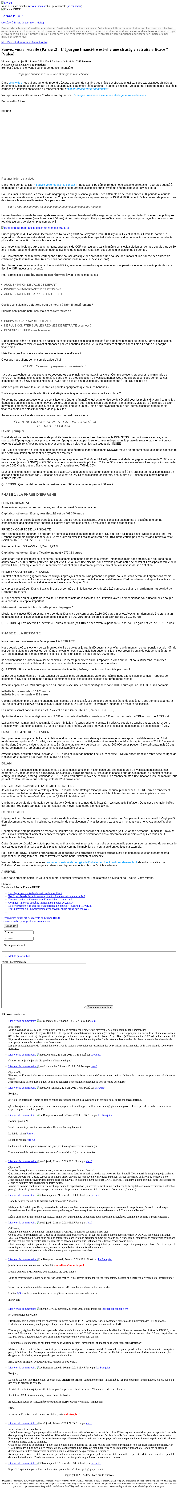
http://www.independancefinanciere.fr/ (24, 42)
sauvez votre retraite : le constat (55, 184)
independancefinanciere (115, 1308)
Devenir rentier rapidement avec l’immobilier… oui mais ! (40, 899)
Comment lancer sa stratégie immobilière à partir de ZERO (40, 902)
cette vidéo (15, 82)
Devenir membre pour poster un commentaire (26, 921)
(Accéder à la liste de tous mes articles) (22, 22)
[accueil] (6, 2)
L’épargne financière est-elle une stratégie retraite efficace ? (109, 95)
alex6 (93, 1020)
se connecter (74, 6)
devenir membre (38, 6)
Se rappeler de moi (14, 945)
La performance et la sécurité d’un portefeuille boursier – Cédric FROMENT (50, 905)
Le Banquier (105, 1115)
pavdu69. (96, 1054)
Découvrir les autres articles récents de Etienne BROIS (31, 917)
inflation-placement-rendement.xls (87, 88)
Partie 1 (30, 1133)
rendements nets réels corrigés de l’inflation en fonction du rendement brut (91, 862)
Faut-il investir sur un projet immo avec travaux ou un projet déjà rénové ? (48, 908)
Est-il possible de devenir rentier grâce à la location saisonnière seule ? (46, 896)
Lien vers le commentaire (22, 1020)
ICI (19, 1293)
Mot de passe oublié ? (20, 956)
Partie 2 (30, 1139)
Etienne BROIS (12, 16)
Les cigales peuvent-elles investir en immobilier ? (35, 893)
